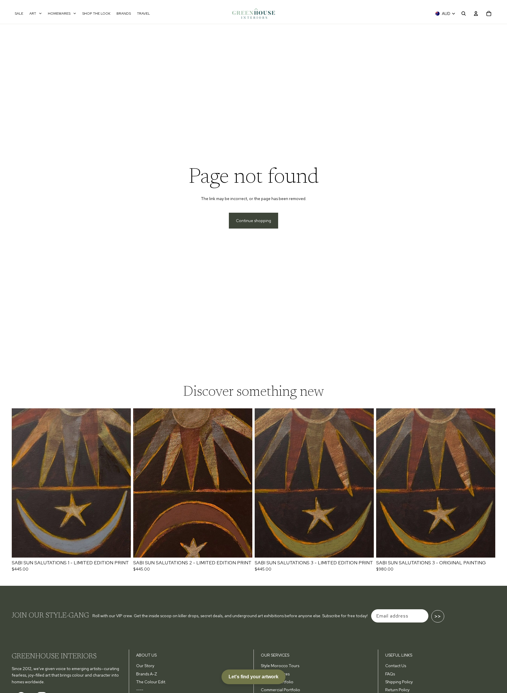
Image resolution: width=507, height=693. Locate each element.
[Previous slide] (20, 482)
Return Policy (397, 689)
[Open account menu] (475, 13)
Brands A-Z (146, 674)
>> (438, 616)
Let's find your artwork (253, 676)
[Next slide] (122, 482)
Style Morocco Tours (280, 665)
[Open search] (463, 13)
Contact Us (395, 665)
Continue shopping (253, 220)
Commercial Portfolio (280, 689)
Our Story (145, 665)
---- (139, 689)
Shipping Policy (399, 681)
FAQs (390, 674)
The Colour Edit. (151, 681)
